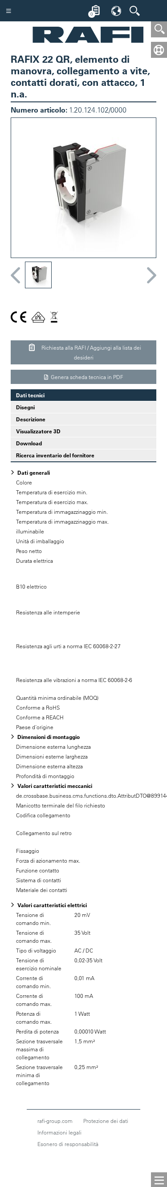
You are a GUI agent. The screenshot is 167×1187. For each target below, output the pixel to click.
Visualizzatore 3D (38, 431)
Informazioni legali (59, 1132)
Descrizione (30, 419)
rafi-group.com (55, 1120)
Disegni (25, 407)
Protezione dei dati (105, 1120)
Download (29, 443)
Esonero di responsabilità (67, 1143)
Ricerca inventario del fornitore (55, 455)
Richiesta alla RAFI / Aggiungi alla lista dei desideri (90, 352)
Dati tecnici (28, 395)
